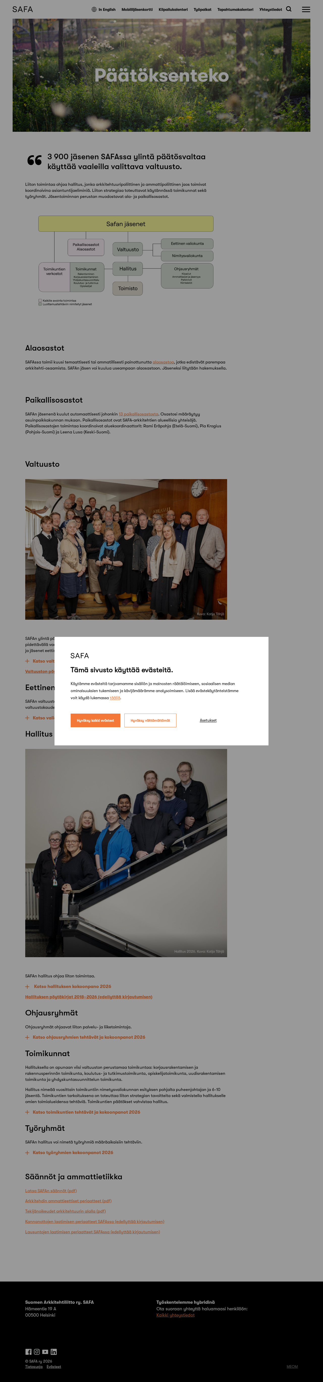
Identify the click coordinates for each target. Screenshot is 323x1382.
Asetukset (208, 720)
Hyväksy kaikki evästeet (95, 720)
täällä (115, 697)
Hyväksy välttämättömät (150, 720)
